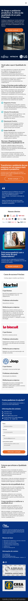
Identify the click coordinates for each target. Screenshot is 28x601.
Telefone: (5, 429)
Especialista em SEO (14, 599)
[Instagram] (6, 562)
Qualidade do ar (7, 546)
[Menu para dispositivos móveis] (26, 3)
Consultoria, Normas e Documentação (11, 543)
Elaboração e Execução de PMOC (10, 542)
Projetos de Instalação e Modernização (11, 544)
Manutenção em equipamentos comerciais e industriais (15, 540)
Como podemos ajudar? (8, 441)
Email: (4, 435)
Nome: (4, 423)
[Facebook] (3, 562)
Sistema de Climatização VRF (9, 547)
